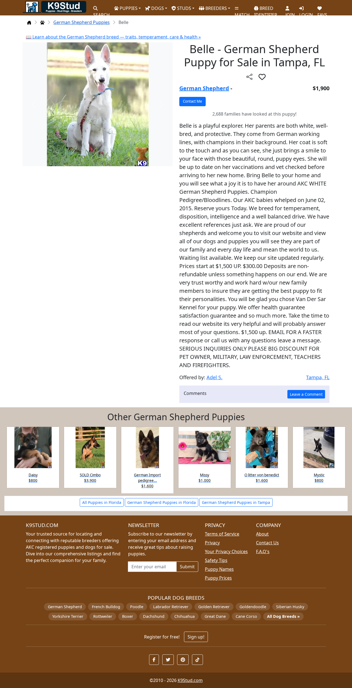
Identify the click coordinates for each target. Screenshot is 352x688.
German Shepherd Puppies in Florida (161, 502)
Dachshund (153, 616)
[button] (262, 77)
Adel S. (214, 377)
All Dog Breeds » (283, 616)
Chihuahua (184, 616)
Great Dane (215, 616)
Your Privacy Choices (226, 551)
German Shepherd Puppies (81, 22)
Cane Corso (246, 616)
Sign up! (196, 637)
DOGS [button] (157, 8)
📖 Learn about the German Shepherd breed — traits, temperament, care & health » (113, 37)
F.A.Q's (263, 551)
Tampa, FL (317, 377)
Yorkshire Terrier (67, 616)
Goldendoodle (253, 606)
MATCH (242, 12)
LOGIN (306, 12)
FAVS (322, 12)
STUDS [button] (183, 8)
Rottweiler (102, 616)
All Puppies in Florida (101, 502)
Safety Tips (216, 560)
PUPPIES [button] (128, 8)
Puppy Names (219, 569)
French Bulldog (106, 606)
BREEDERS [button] (215, 8)
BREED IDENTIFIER (265, 9)
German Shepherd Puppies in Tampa (236, 502)
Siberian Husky (290, 606)
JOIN (290, 12)
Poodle (136, 606)
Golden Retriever (214, 606)
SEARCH (101, 12)
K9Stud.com (190, 680)
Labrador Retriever (170, 606)
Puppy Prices (218, 578)
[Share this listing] (249, 77)
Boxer (127, 616)
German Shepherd (204, 88)
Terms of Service (222, 534)
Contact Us (267, 543)
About (262, 534)
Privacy (212, 543)
